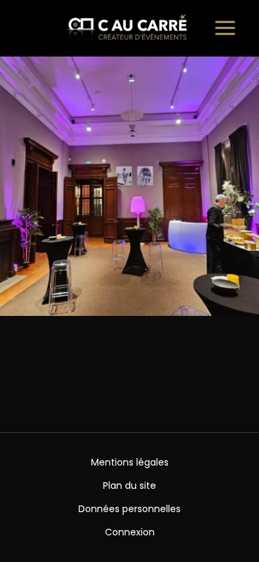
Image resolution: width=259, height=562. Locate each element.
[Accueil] (129, 28)
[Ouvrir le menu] (225, 28)
